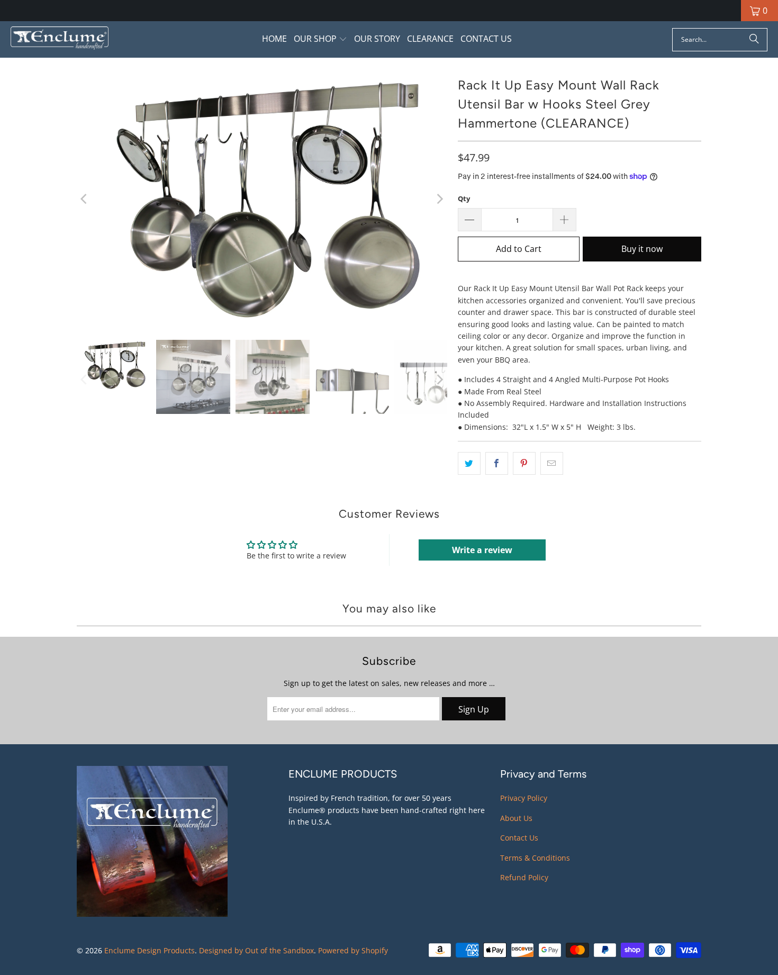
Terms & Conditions (535, 858)
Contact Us (519, 838)
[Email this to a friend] (551, 463)
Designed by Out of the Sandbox (256, 950)
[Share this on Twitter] (469, 463)
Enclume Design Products (149, 950)
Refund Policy (524, 877)
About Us (516, 818)
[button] (320, 39)
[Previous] (84, 199)
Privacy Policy (523, 798)
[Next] (439, 199)
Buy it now (642, 249)
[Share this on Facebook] (496, 463)
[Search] (754, 39)
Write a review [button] (482, 550)
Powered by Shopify (353, 950)
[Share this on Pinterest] (524, 463)
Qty (464, 198)
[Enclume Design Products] (59, 39)
